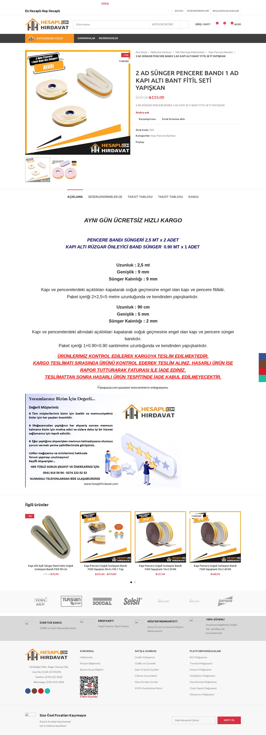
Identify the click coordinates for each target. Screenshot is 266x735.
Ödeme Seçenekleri (146, 675)
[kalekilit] (163, 601)
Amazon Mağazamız (200, 669)
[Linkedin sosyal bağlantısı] (163, 11)
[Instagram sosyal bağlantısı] (34, 691)
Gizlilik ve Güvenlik (145, 663)
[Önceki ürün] (137, 64)
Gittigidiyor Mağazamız (202, 675)
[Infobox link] (50, 626)
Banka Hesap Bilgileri (91, 669)
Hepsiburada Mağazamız (203, 681)
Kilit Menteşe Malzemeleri (190, 52)
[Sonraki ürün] (145, 64)
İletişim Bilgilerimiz (90, 663)
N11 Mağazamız (198, 657)
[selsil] (133, 601)
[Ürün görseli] (50, 537)
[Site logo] (47, 24)
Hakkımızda (86, 657)
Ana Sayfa (141, 52)
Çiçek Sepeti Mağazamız (203, 688)
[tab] (75, 195)
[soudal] (102, 601)
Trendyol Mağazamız (201, 663)
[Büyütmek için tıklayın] (32, 148)
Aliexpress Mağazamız (202, 694)
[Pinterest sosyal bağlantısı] (158, 11)
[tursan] (71, 601)
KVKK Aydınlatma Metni (148, 688)
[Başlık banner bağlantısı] (127, 3)
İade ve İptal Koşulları (147, 669)
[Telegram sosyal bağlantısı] (167, 11)
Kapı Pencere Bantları (220, 52)
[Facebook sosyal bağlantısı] (149, 11)
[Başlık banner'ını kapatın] (261, 3)
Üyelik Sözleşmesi (145, 657)
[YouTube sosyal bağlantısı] (41, 691)
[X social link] (154, 11)
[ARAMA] (184, 24)
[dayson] (225, 601)
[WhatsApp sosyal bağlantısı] (47, 691)
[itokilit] (194, 601)
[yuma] (40, 601)
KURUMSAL (87, 651)
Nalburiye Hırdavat (161, 52)
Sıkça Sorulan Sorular (146, 681)
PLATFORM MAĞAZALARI (205, 651)
